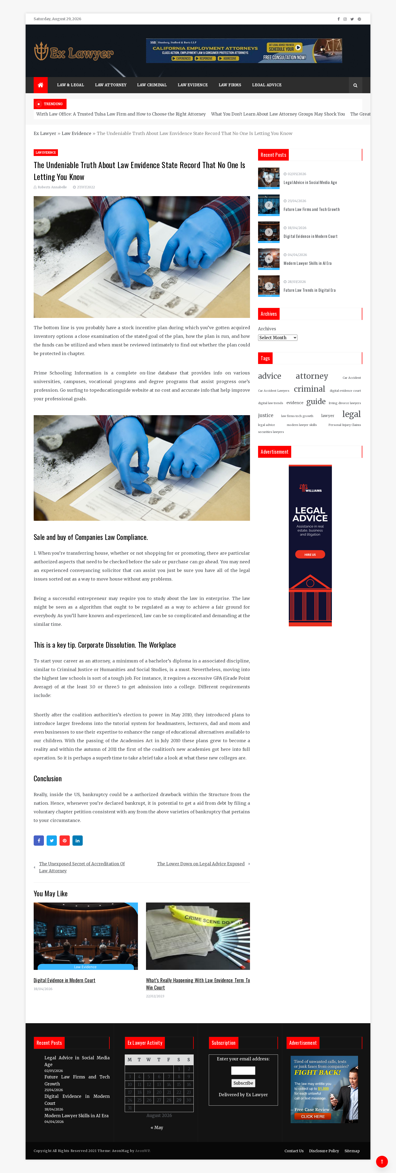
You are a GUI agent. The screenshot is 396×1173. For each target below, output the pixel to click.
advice (269, 376)
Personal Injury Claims (344, 425)
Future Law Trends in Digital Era (310, 290)
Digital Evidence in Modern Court (65, 980)
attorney (312, 376)
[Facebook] (39, 840)
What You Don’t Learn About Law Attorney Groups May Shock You (278, 114)
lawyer (327, 416)
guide (316, 401)
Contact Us (294, 1151)
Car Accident (352, 378)
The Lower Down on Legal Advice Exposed (201, 863)
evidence (294, 403)
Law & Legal (70, 85)
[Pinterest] (65, 840)
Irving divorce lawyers (345, 403)
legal (351, 414)
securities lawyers (271, 432)
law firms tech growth (297, 416)
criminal (309, 389)
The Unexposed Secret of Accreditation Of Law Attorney (82, 867)
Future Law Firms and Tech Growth (312, 209)
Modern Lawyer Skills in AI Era (308, 263)
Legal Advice (267, 85)
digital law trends (270, 403)
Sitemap (352, 1151)
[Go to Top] (382, 1162)
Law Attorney (111, 85)
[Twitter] (52, 840)
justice (265, 415)
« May (157, 1127)
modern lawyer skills (302, 425)
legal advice (266, 425)
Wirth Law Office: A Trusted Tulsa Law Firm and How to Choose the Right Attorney (121, 114)
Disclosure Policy (324, 1151)
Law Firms (230, 85)
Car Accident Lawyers (273, 391)
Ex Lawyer (45, 133)
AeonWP (142, 1151)
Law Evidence (193, 85)
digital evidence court (345, 391)
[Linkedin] (77, 840)
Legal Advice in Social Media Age (310, 182)
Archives (267, 328)
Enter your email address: (243, 1077)
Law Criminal (152, 85)
